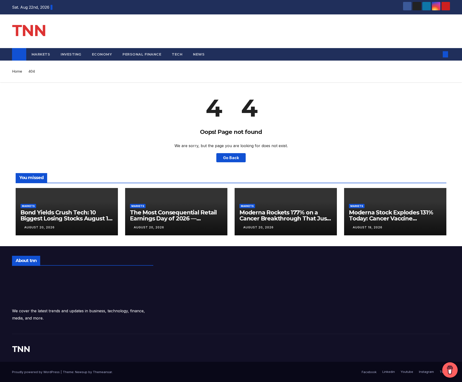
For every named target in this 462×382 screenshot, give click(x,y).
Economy (102, 54)
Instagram (426, 372)
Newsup (81, 372)
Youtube (406, 372)
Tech (177, 54)
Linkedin (388, 372)
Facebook (369, 372)
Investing (71, 54)
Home (17, 71)
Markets (41, 54)
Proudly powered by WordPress (36, 372)
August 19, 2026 (367, 227)
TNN (29, 30)
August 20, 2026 (39, 227)
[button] (437, 54)
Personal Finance (141, 54)
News (199, 54)
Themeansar (102, 372)
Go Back (231, 157)
